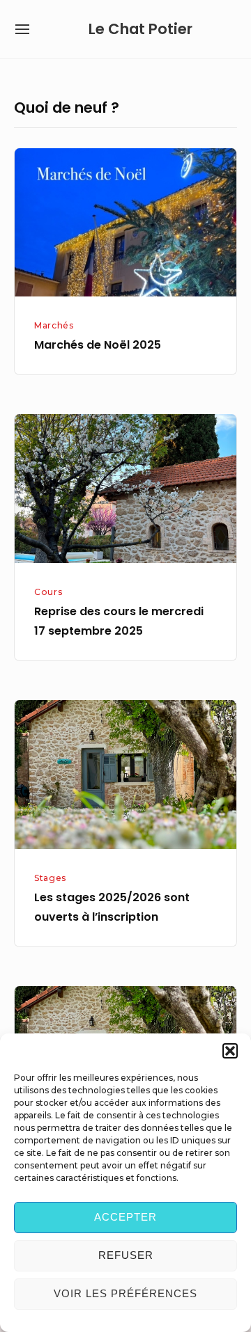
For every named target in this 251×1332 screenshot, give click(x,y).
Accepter (125, 1217)
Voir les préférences (125, 1293)
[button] (230, 1051)
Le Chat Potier (140, 29)
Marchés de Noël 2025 (97, 345)
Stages (50, 878)
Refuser (125, 1255)
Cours (48, 592)
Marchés (53, 325)
